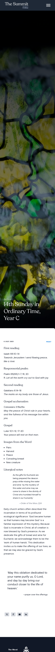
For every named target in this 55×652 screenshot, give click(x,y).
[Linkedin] (26, 614)
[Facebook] (13, 614)
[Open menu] (48, 5)
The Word (13, 649)
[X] (7, 614)
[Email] (19, 614)
